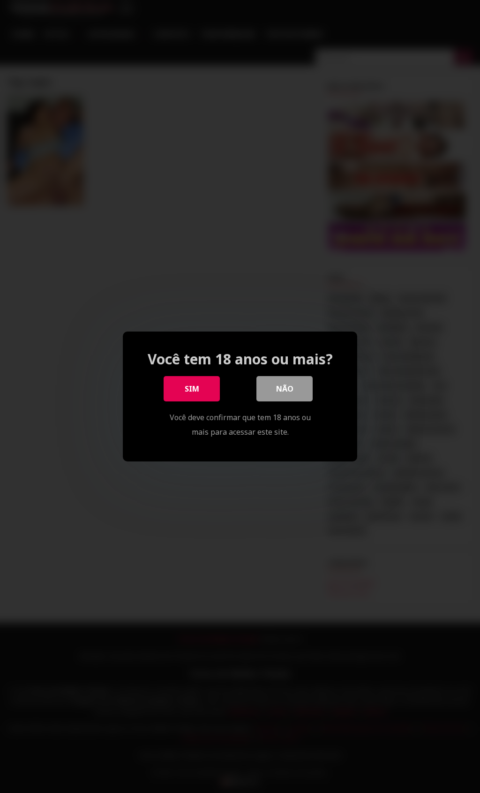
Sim (192, 389)
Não (284, 389)
